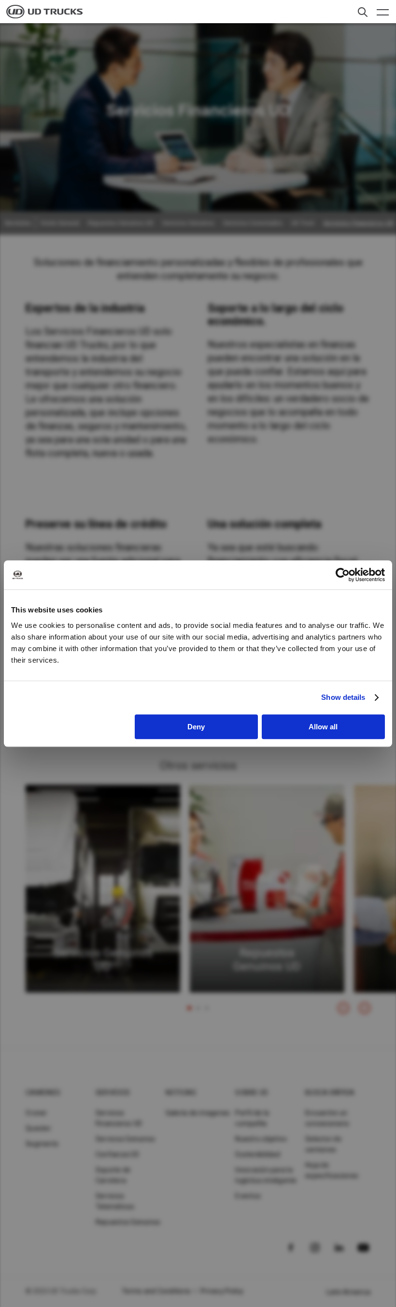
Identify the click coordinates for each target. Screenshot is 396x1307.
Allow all (323, 727)
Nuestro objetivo (261, 1139)
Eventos (248, 1196)
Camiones (43, 1092)
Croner (36, 1113)
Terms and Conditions (156, 1291)
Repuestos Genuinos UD (121, 223)
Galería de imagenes (198, 1113)
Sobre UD (251, 1092)
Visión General (59, 223)
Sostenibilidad (257, 1154)
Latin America (348, 1292)
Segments (42, 1144)
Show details (343, 697)
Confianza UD (117, 1154)
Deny (196, 727)
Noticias (181, 1092)
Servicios (113, 1092)
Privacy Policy (222, 1291)
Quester (38, 1128)
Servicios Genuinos (188, 223)
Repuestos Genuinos (128, 1222)
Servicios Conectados (253, 223)
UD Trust (302, 223)
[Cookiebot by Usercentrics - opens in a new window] (342, 575)
